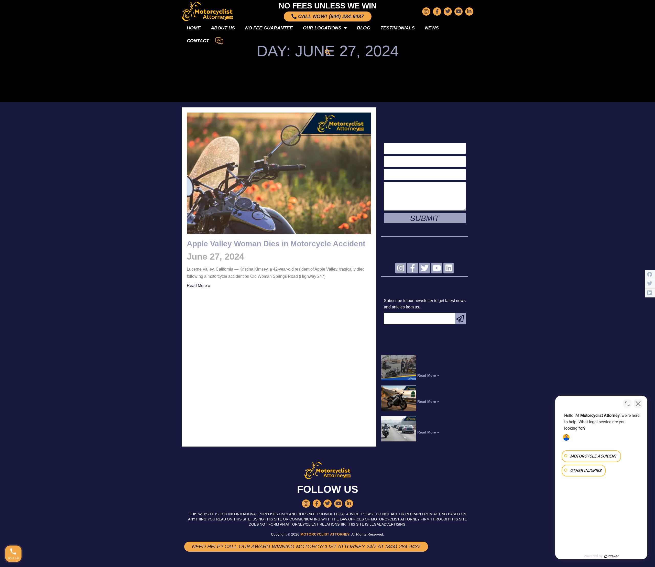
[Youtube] (458, 11)
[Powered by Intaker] (611, 556)
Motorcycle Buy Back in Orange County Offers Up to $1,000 (442, 391)
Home (194, 27)
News (432, 27)
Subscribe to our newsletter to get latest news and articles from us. (425, 303)
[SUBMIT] (460, 318)
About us (223, 27)
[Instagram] (426, 11)
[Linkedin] (448, 268)
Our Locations (322, 27)
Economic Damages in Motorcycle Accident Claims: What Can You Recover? (437, 363)
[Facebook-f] (437, 11)
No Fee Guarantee (269, 27)
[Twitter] (448, 11)
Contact (198, 40)
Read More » (198, 285)
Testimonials (397, 27)
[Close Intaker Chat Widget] (638, 403)
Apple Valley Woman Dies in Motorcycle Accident (276, 243)
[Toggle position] (627, 403)
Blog (363, 27)
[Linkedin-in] (469, 11)
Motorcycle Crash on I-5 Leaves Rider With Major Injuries (439, 422)
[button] (327, 52)
